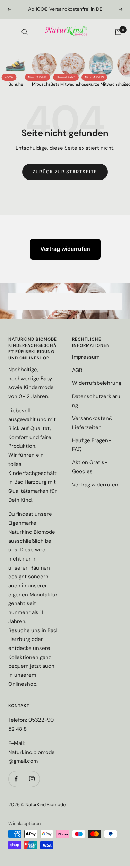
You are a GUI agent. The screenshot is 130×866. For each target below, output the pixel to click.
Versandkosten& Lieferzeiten (92, 423)
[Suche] (24, 32)
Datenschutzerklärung (96, 401)
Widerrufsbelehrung (96, 383)
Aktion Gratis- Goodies (89, 467)
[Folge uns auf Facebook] (16, 779)
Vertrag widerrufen (65, 248)
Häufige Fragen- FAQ (91, 445)
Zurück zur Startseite (65, 172)
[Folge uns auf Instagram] (32, 779)
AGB (77, 370)
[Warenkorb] (118, 32)
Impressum (85, 356)
